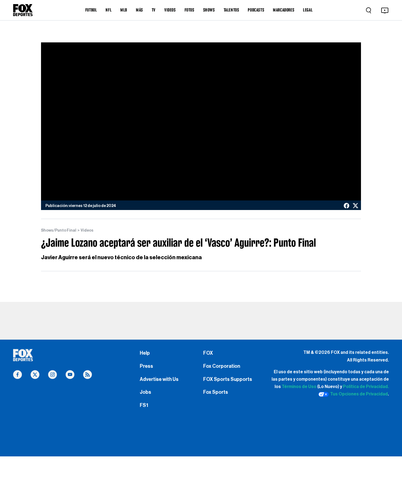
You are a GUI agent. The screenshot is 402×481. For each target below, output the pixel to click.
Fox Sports (215, 392)
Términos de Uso (299, 386)
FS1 (144, 405)
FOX (208, 353)
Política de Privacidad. (366, 386)
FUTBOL (91, 9)
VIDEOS (170, 9)
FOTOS (189, 9)
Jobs (145, 392)
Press (146, 366)
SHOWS (209, 9)
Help (145, 353)
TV (154, 9)
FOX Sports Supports (227, 379)
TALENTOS (231, 9)
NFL (109, 9)
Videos (87, 230)
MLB (123, 9)
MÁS (139, 9)
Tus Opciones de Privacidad (359, 394)
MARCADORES (283, 9)
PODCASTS (256, 9)
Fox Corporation (221, 366)
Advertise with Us (159, 379)
